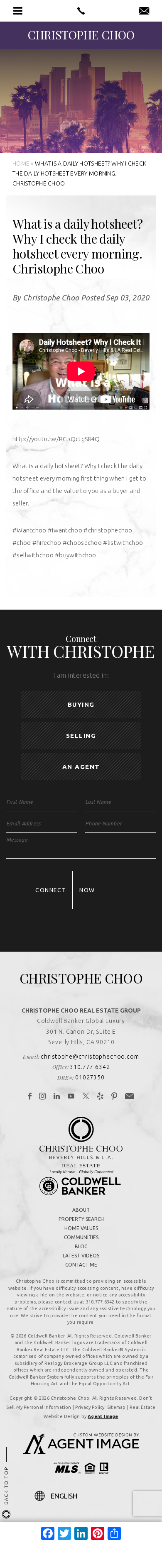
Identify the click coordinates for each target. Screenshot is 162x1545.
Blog (81, 1246)
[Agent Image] (81, 1451)
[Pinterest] (114, 1096)
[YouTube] (71, 1096)
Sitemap (116, 1407)
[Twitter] (86, 1096)
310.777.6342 (90, 1067)
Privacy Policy (89, 1407)
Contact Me (81, 1264)
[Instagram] (42, 1096)
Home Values (81, 1228)
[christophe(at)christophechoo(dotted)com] (144, 11)
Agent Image (103, 1416)
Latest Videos (81, 1255)
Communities (81, 1237)
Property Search (81, 1219)
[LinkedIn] (57, 1096)
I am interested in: (81, 675)
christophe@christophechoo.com (90, 1056)
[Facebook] (30, 1096)
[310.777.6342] (81, 11)
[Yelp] (100, 1096)
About (81, 1210)
